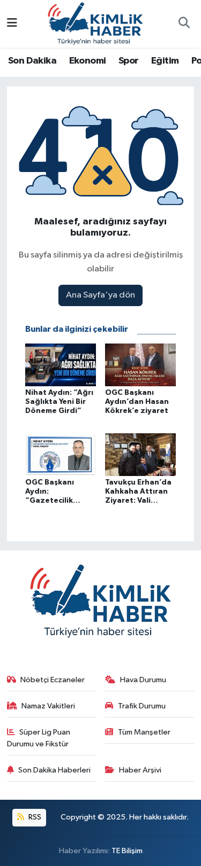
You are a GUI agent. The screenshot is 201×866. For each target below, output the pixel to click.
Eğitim (164, 61)
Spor (128, 61)
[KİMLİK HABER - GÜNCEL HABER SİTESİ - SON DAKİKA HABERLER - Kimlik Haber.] (95, 23)
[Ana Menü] (12, 23)
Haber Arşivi (140, 770)
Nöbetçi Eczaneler (52, 680)
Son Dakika (32, 61)
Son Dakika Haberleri (54, 770)
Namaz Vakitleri (48, 706)
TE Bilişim (127, 851)
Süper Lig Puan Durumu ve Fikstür (39, 738)
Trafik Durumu (142, 706)
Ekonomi (87, 61)
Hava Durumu (143, 680)
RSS (34, 817)
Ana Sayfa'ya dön (100, 295)
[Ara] (184, 24)
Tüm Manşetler (144, 732)
